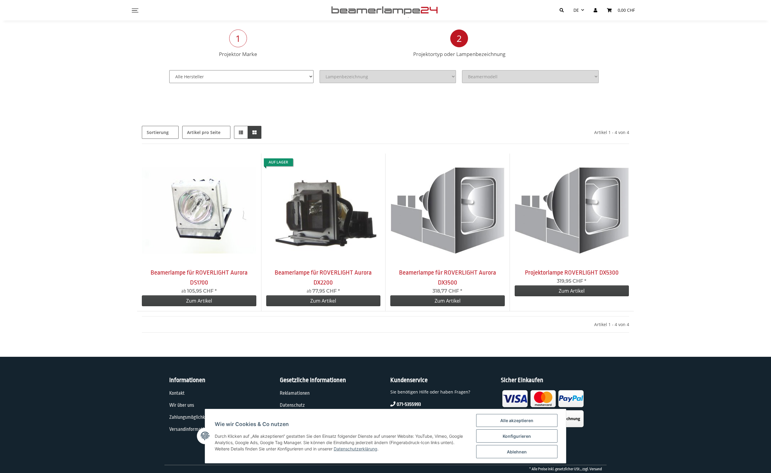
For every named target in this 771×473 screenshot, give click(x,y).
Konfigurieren (517, 436)
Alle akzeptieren (516, 420)
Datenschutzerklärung (355, 448)
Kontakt (177, 393)
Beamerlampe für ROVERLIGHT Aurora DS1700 (199, 277)
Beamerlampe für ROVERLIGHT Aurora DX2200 (323, 277)
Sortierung (158, 132)
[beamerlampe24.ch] (385, 10)
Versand (595, 469)
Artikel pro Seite (203, 132)
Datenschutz (292, 405)
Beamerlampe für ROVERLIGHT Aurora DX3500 (447, 277)
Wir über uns (181, 405)
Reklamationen (295, 393)
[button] (241, 132)
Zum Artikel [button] (199, 300)
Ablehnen (517, 451)
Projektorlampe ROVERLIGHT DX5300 (572, 272)
